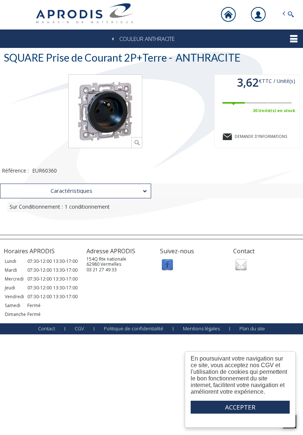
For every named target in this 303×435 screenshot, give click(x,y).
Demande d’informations (261, 136)
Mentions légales (201, 328)
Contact (46, 328)
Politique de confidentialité (133, 328)
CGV (79, 328)
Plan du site (252, 328)
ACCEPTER (240, 407)
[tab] (75, 191)
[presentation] (75, 191)
